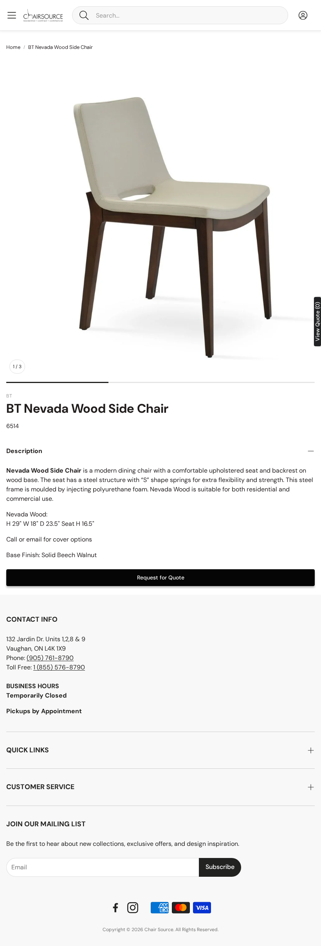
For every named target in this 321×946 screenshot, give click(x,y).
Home (13, 47)
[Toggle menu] (11, 15)
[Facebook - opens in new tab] (115, 907)
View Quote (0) (317, 321)
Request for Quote (160, 577)
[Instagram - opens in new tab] (132, 907)
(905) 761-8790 (50, 658)
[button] (180, 15)
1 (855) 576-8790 (59, 667)
